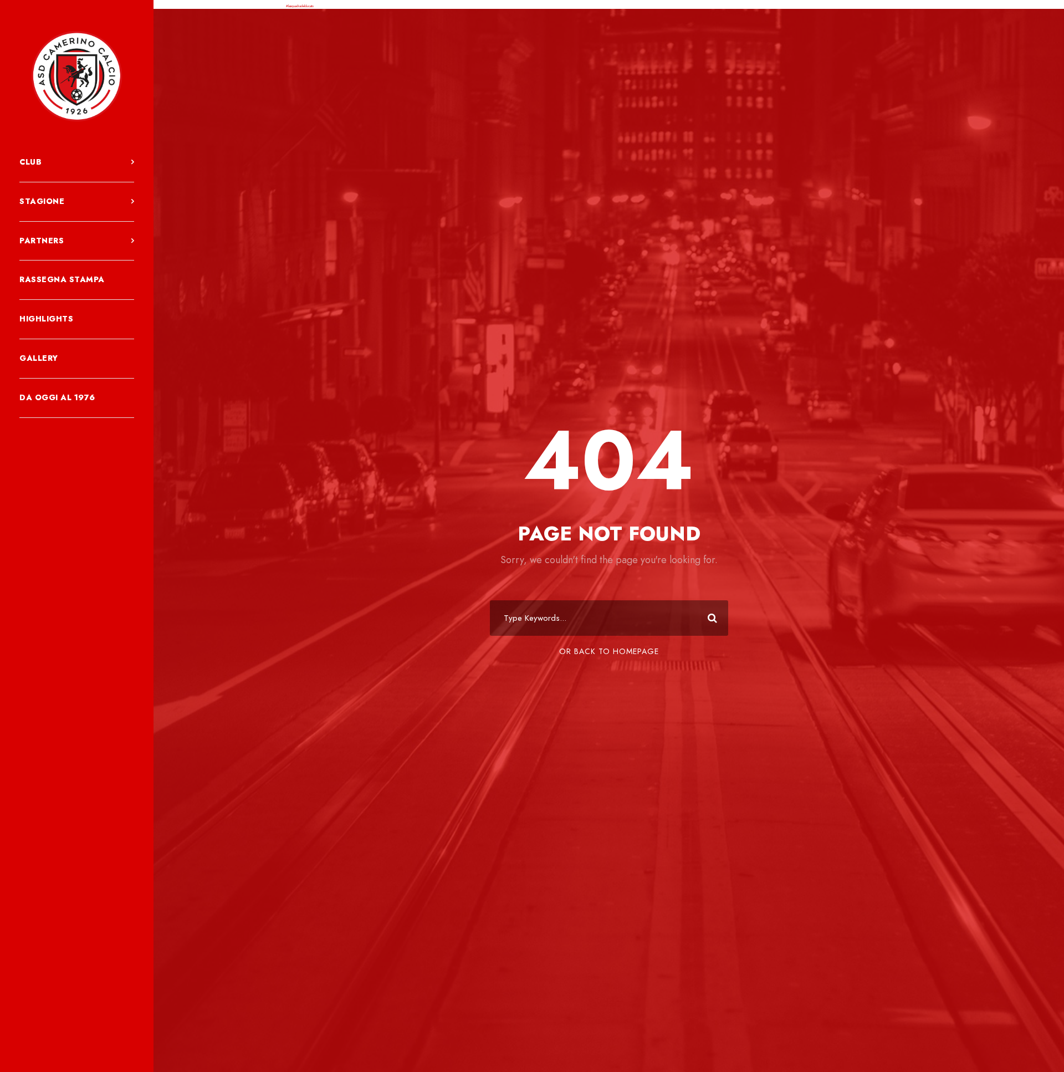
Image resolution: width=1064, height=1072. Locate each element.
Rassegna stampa (62, 279)
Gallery (38, 358)
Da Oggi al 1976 (57, 397)
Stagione (41, 201)
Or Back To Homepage (609, 651)
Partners (41, 240)
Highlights (46, 318)
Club (30, 161)
